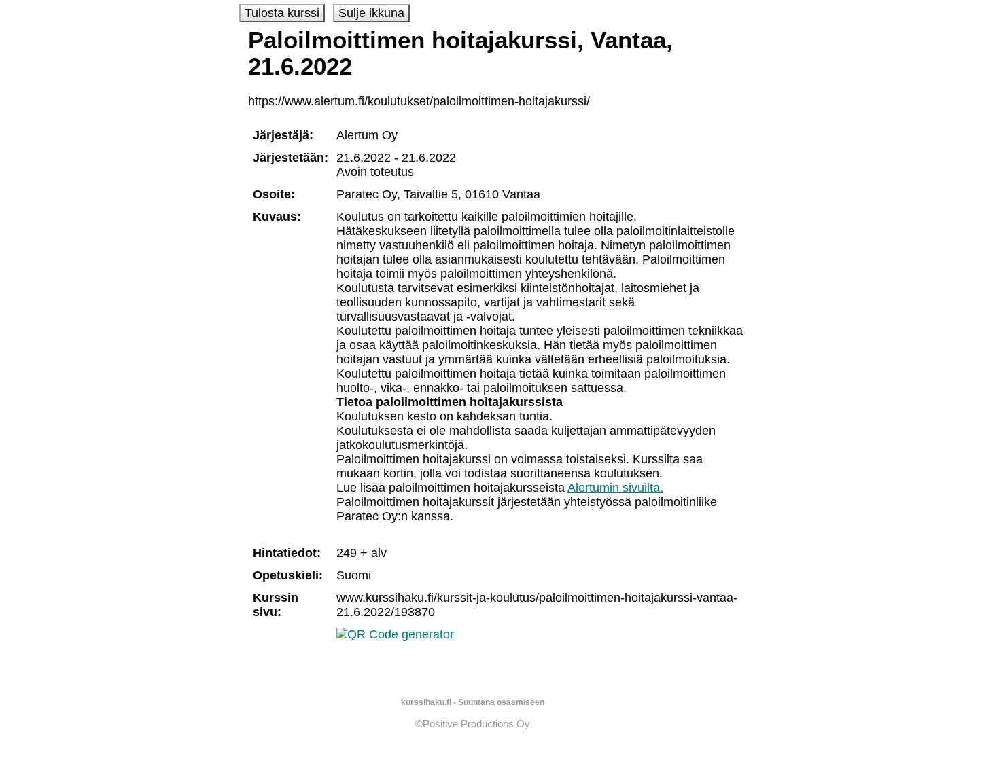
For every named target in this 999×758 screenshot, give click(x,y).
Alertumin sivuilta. (615, 487)
